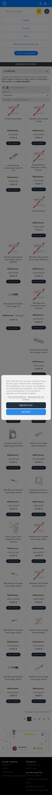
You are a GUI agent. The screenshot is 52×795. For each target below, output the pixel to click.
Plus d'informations (17, 397)
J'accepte (26, 412)
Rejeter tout (26, 405)
